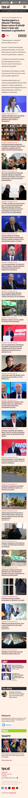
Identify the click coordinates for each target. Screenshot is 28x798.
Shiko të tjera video (7, 760)
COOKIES (4, 776)
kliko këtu (20, 719)
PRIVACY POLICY (7, 774)
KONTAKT (5, 772)
